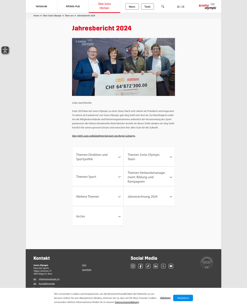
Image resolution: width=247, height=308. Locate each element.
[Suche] (162, 6)
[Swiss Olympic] (207, 6)
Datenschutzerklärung (127, 302)
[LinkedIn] (155, 266)
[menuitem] (41, 6)
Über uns (69, 15)
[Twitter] (163, 266)
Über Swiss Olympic (52, 15)
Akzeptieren (183, 297)
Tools (147, 6)
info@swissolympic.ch (49, 279)
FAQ (84, 265)
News (132, 6)
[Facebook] (140, 266)
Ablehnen (165, 297)
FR (183, 6)
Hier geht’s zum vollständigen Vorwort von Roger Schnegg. (103, 135)
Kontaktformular (47, 283)
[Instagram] (133, 266)
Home (36, 15)
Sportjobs (86, 269)
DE (178, 6)
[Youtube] (171, 266)
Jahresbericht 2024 (86, 15)
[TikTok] (148, 266)
